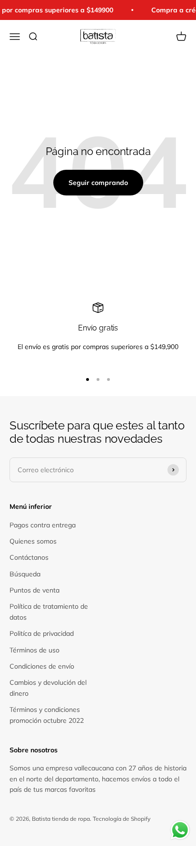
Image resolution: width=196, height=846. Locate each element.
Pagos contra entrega (43, 525)
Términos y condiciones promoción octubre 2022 (47, 714)
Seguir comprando (98, 182)
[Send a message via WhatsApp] (180, 830)
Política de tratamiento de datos (49, 611)
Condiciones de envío (42, 666)
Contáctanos (29, 557)
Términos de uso (34, 650)
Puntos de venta (34, 590)
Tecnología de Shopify (121, 818)
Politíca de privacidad (42, 633)
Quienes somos (33, 541)
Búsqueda (25, 574)
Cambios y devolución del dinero (48, 687)
